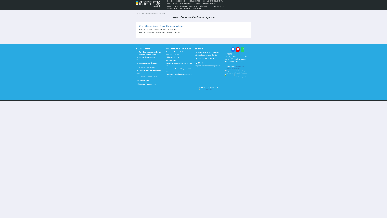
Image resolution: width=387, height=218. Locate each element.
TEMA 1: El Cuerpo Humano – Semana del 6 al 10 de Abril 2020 (161, 26)
